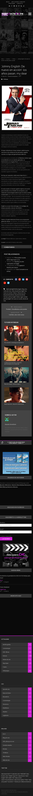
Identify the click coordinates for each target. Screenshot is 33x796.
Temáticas (3, 589)
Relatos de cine (6, 659)
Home (2, 58)
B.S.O (1, 580)
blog (23, 289)
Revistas (5, 749)
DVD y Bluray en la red (8, 741)
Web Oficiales (6, 756)
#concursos (28, 485)
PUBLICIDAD (11, 3)
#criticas (22, 485)
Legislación (5, 715)
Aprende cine (6, 689)
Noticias (5, 656)
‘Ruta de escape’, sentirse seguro (12, 384)
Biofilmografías (7, 644)
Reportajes (5, 663)
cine (26, 289)
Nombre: (2, 522)
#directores (8, 485)
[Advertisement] (16, 37)
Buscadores (6, 697)
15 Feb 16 (6, 591)
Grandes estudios (7, 745)
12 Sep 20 (6, 582)
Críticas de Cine (21, 293)
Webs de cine (6, 760)
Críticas (13, 58)
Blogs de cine (6, 738)
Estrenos (8, 58)
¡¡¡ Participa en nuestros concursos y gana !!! (16, 443)
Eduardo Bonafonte (12, 76)
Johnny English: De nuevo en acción (13, 299)
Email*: (2, 529)
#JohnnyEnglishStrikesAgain (13, 289)
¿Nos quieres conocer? (18, 1)
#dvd (1, 487)
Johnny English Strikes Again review (17, 297)
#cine (18, 485)
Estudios (5, 711)
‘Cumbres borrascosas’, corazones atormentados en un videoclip (13, 363)
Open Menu (30, 14)
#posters (2, 485)
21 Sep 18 (3, 76)
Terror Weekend (4, 587)
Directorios (6, 704)
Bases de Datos (7, 693)
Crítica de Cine (7, 291)
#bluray (5, 487)
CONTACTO (20, 3)
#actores (14, 485)
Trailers (5, 667)
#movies (15, 487)
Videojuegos (6, 670)
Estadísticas (6, 708)
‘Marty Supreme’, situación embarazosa (14, 404)
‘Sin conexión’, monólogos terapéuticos (14, 342)
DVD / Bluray (6, 652)
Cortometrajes (6, 648)
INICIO (8, 1)
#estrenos (10, 487)
